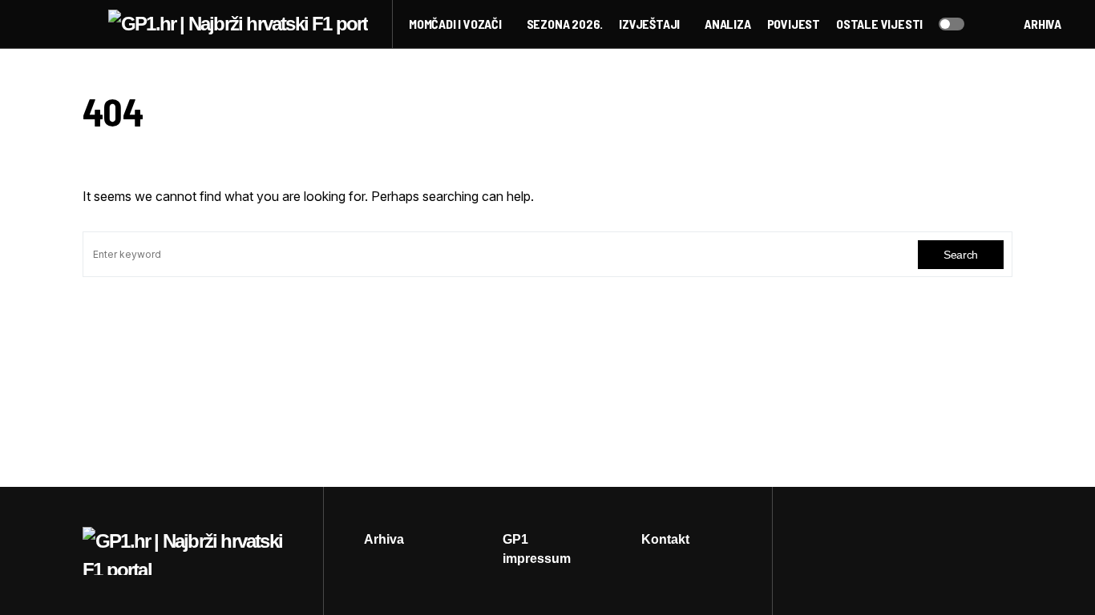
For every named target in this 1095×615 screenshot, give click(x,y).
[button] (87, 24)
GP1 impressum (537, 549)
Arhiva (1042, 23)
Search (960, 254)
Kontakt (665, 539)
